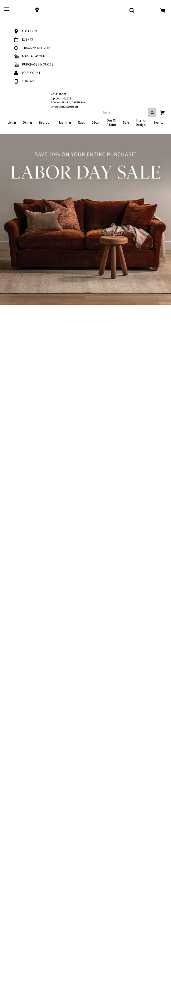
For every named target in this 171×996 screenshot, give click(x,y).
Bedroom (45, 122)
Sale (126, 122)
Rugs (81, 122)
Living (12, 122)
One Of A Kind (111, 122)
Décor (96, 122)
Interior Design (141, 122)
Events (158, 122)
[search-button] (152, 112)
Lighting (65, 122)
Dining (27, 122)
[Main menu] (7, 10)
